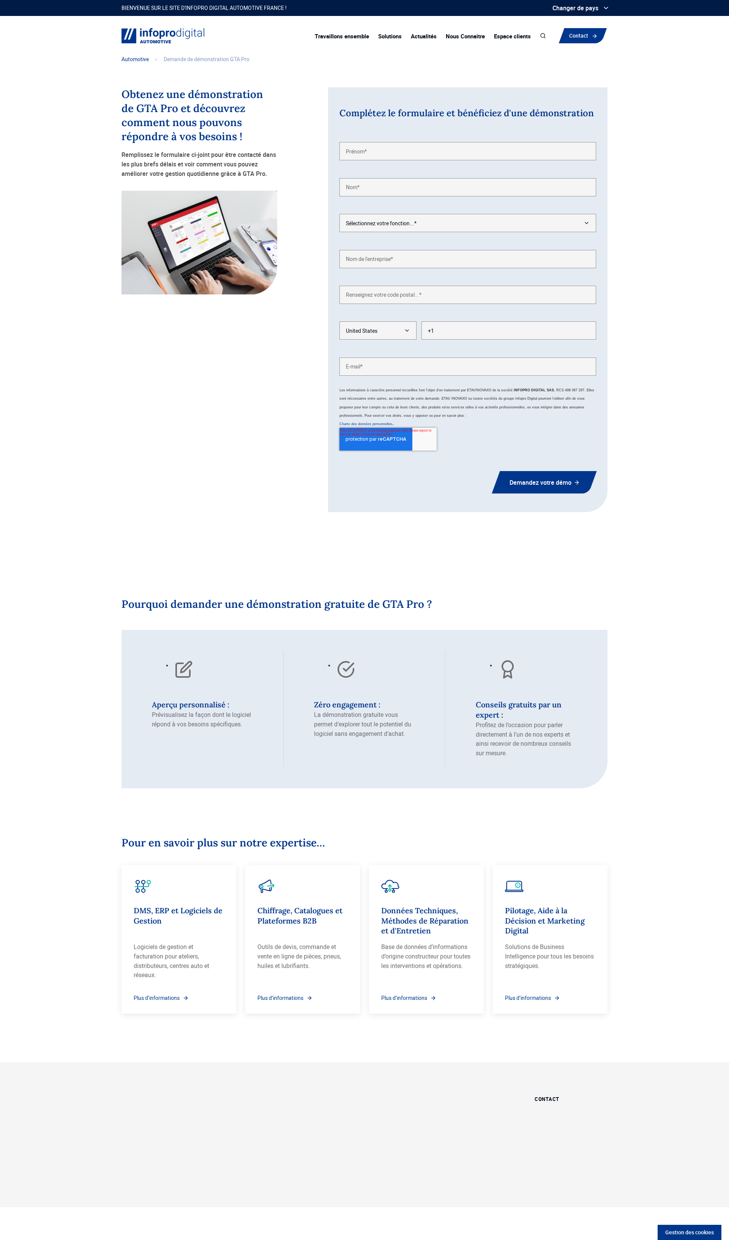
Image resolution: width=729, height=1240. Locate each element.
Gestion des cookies (689, 1232)
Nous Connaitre (465, 36)
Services (380, 1136)
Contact (578, 35)
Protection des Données (367, 1190)
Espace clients (512, 36)
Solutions (390, 36)
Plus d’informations (157, 997)
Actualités (424, 36)
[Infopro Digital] (130, 1191)
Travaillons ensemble (342, 36)
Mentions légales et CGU (435, 1190)
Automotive (135, 59)
